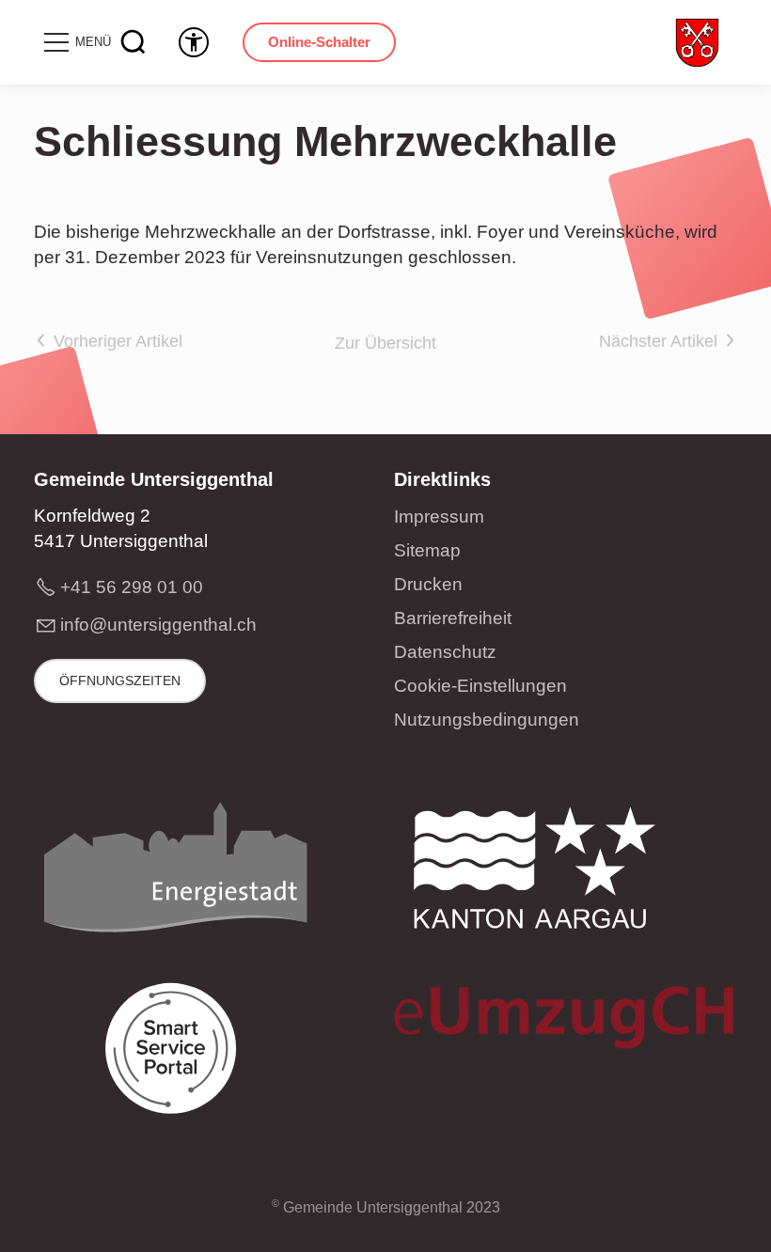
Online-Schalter (319, 42)
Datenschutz (445, 652)
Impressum (439, 516)
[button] (76, 42)
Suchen (133, 42)
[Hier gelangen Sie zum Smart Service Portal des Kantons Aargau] (175, 1054)
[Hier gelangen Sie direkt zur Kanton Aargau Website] (535, 873)
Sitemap (427, 550)
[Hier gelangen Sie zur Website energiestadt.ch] (175, 873)
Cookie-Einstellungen (480, 686)
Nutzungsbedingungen (486, 719)
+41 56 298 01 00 (131, 587)
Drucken (428, 584)
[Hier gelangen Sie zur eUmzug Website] (565, 1021)
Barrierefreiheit (452, 618)
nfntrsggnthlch (160, 624)
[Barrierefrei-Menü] (194, 42)
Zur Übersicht (385, 343)
